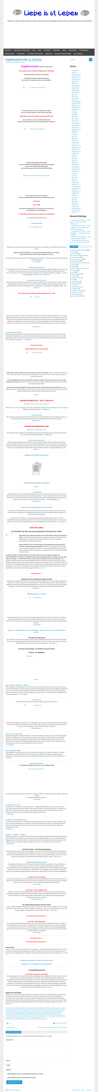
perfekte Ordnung (50, 1016)
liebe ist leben (17, 1016)
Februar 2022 (75, 92)
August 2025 (75, 81)
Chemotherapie (76, 257)
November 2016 (76, 188)
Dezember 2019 (76, 124)
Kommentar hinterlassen (61, 1023)
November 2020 (76, 103)
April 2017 (74, 179)
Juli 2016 (74, 195)
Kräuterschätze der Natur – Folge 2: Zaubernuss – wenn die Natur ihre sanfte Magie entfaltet (80, 227)
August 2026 (75, 70)
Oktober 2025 (75, 78)
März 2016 (75, 203)
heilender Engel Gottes (49, 1011)
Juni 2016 (74, 197)
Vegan (73, 285)
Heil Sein (20, 1011)
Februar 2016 (75, 204)
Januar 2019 (75, 144)
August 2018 (75, 153)
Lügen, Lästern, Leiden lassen (14, 734)
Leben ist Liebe (10, 947)
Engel (35, 1008)
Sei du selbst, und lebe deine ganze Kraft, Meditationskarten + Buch (36, 293)
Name (8, 1060)
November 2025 (76, 76)
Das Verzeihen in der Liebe (13, 805)
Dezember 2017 (76, 168)
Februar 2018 (75, 164)
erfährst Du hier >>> (36, 728)
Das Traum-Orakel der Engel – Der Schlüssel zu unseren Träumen (37, 649)
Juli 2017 (74, 173)
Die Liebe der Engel (36, 223)
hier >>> (48, 274)
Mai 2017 (74, 177)
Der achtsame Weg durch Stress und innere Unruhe (37, 905)
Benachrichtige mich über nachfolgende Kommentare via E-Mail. (25, 1074)
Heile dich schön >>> (36, 573)
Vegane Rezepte (76, 287)
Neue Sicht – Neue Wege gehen (36, 921)
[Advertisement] (49, 37)
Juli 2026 (74, 72)
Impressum (89, 1090)
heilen (31, 1011)
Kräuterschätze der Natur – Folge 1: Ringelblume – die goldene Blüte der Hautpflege (80, 233)
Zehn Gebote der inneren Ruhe (36, 637)
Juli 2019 (74, 133)
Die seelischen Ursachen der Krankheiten (36, 974)
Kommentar (10, 1040)
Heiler (7, 1013)
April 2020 (74, 116)
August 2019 (75, 131)
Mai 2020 (74, 114)
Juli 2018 (74, 155)
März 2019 (75, 140)
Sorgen (8, 1018)
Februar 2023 (75, 85)
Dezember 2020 (76, 101)
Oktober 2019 (75, 127)
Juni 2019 (74, 135)
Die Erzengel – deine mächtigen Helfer (36, 890)
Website (8, 1069)
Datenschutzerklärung (78, 1090)
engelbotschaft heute (11, 1011)
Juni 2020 (74, 113)
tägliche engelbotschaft (17, 1018)
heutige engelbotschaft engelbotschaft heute (49, 1013)
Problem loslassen (60, 1016)
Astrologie (74, 253)
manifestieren (33, 1016)
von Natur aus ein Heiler (29, 1018)
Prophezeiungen (9, 54)
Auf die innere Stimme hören (37, 440)
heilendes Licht (60, 1011)
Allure (23, 62)
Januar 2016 (75, 206)
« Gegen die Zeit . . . (11, 1027)
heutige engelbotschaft (32, 1013)
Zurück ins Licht (36, 700)
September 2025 (76, 79)
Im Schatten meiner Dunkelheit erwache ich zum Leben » (52, 1027)
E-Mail (8, 1065)
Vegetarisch (75, 288)
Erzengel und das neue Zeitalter (36, 877)
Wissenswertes (84, 50)
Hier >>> (36, 395)
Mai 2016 (74, 199)
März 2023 (75, 83)
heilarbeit (26, 1011)
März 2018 (75, 162)
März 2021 (75, 96)
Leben (39, 50)
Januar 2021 (75, 100)
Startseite (8, 50)
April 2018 (74, 160)
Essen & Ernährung (77, 259)
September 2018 (76, 151)
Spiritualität (21, 54)
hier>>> (41, 274)
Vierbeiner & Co (76, 292)
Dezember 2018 (76, 146)
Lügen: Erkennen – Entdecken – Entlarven (17, 685)
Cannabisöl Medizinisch (78, 255)
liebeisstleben (25, 1016)
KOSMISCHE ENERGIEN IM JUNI (37, 426)
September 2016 (76, 192)
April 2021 (74, 94)
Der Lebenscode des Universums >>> (36, 916)
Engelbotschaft (42, 1008)
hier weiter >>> (37, 326)
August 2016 (75, 193)
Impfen (74, 265)
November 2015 (76, 210)
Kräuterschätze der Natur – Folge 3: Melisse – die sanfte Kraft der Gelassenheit (80, 222)
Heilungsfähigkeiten (20, 1013)
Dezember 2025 (76, 74)
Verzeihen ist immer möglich (13, 332)
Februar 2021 (75, 98)
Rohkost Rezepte (76, 277)
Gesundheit (47, 50)
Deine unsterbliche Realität (13, 750)
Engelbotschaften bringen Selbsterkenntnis (37, 455)
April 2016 (74, 201)
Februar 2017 (75, 182)
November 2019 (76, 125)
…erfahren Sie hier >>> (36, 899)
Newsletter (48, 54)
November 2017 (76, 170)
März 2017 (75, 181)
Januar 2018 (75, 166)
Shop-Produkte (78, 54)
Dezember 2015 (76, 208)
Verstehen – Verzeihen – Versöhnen (16, 834)
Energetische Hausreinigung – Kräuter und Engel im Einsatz (36, 960)
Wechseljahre (73, 50)
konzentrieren (9, 1016)
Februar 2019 (75, 142)
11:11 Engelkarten (37, 492)
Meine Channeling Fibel (36, 763)
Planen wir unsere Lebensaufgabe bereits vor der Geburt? (37, 507)
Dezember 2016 (76, 186)
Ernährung (56, 50)
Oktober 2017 (75, 171)
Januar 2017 (75, 184)
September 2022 (76, 90)
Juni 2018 (74, 157)
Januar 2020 (75, 122)
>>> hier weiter (37, 262)
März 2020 (75, 118)
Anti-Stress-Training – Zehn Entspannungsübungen (36, 849)
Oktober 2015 (75, 212)
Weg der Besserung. (41, 1018)
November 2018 (76, 147)
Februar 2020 (75, 120)
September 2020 (76, 107)
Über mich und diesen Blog (22, 50)
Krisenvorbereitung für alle (79, 268)
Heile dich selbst (36, 528)
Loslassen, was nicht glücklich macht (16, 819)
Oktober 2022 (75, 89)
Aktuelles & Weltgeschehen (63, 54)
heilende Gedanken (38, 1011)
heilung (12, 1013)
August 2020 (75, 109)
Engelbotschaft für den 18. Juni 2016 (56, 1008)
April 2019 (74, 138)
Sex (73, 279)
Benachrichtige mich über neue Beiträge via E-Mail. (22, 1077)
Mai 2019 (74, 136)
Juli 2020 (74, 111)
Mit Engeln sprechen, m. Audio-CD (36, 594)
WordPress (13, 1090)
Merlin (19, 1090)
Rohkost (74, 276)
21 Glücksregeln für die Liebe (36, 267)
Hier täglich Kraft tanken (35, 54)
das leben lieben (20, 1008)
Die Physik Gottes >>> (36, 938)
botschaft (13, 1008)
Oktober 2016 (75, 190)
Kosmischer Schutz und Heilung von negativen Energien (36, 579)
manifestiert (41, 1016)
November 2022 (76, 87)
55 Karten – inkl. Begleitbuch (37, 652)
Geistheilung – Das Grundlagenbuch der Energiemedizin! (36, 964)
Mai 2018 (74, 159)
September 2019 (76, 129)
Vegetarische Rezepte (78, 290)
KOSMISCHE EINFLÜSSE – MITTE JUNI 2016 (36, 401)
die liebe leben (29, 1008)
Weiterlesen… (46, 409)
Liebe (33, 50)
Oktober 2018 (75, 149)
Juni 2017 (74, 175)
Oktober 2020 (75, 105)
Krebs (64, 50)
